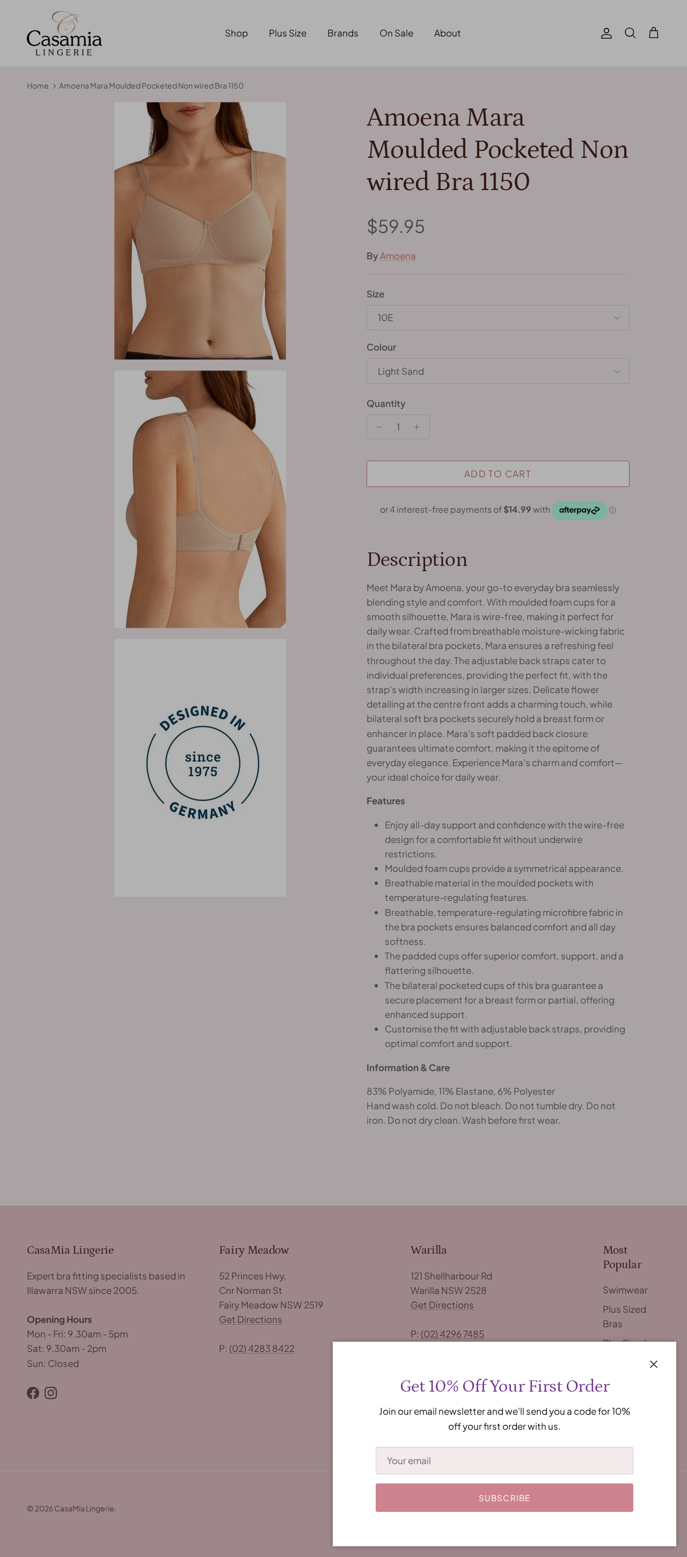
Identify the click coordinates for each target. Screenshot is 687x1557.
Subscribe (505, 1498)
